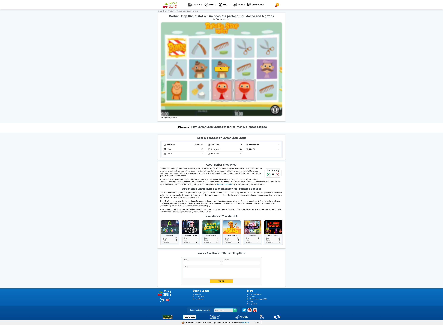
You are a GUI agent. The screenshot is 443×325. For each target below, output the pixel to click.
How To (252, 296)
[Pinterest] (249, 310)
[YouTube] (255, 310)
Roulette (198, 294)
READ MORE (245, 323)
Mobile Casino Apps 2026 (258, 299)
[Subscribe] (235, 310)
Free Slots (197, 5)
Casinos (212, 5)
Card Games (199, 299)
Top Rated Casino (256, 294)
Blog (251, 301)
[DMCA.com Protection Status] (189, 317)
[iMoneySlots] (170, 4)
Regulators (253, 304)
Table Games (199, 296)
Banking (241, 5)
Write (221, 281)
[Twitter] (244, 310)
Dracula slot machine (225, 184)
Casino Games (258, 5)
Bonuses (226, 5)
